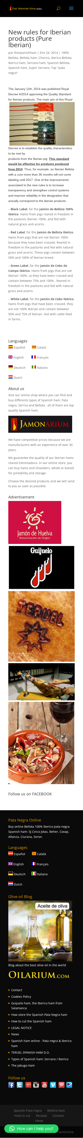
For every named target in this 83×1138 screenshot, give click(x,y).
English (18, 357)
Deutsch (19, 368)
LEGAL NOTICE (21, 1028)
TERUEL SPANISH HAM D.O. (30, 1052)
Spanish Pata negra (28, 1110)
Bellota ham (28, 58)
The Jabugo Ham (23, 1065)
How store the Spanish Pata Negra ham (39, 1015)
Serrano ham (36, 63)
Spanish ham (17, 68)
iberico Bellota (61, 58)
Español (19, 347)
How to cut (22, 1116)
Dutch (17, 378)
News (15, 1034)
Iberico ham (16, 63)
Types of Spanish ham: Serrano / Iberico (39, 1059)
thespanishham (25, 53)
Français (42, 357)
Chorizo (44, 58)
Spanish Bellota (58, 63)
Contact (16, 990)
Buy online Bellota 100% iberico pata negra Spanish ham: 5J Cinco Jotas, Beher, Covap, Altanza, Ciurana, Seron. (39, 831)
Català (41, 347)
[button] (31, 1128)
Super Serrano (39, 68)
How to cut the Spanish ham (31, 1021)
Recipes (41, 1116)
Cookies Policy (21, 997)
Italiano (42, 368)
